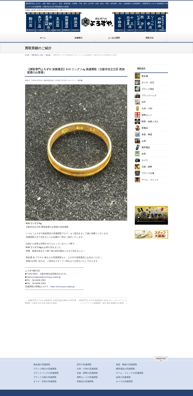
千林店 (121, 394)
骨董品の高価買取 (85, 381)
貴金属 (80, 80)
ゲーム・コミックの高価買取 (129, 373)
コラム (165, 394)
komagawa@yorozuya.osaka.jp (46, 277)
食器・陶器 (147, 134)
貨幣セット (147, 115)
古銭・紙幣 (147, 167)
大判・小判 (147, 108)
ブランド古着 (148, 173)
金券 (144, 154)
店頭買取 (35, 394)
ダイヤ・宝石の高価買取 (45, 381)
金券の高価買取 (123, 377)
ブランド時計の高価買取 (45, 368)
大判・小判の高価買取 (87, 368)
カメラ (145, 160)
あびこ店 (86, 394)
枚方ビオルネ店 (133, 394)
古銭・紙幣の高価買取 (87, 373)
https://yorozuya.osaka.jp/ (62, 286)
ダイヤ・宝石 (148, 82)
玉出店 (96, 394)
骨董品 (145, 128)
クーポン (67, 394)
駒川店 (77, 394)
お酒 (144, 141)
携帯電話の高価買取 (125, 368)
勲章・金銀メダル (150, 121)
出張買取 (56, 394)
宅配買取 (46, 394)
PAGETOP (161, 358)
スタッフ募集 (152, 234)
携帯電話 (146, 147)
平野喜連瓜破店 (108, 394)
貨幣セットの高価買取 (87, 377)
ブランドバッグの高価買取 (46, 373)
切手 (144, 102)
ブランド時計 (148, 89)
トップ (26, 394)
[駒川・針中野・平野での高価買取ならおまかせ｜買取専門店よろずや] (96, 28)
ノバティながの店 (151, 394)
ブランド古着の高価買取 (45, 377)
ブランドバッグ (149, 95)
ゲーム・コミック (150, 180)
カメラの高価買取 (124, 381)
